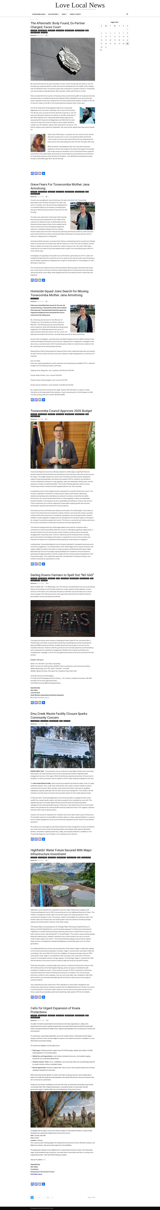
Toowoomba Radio (38, 14)
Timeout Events (75, 14)
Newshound (33, 35)
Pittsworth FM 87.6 (35, 32)
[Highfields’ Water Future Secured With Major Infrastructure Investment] (63, 885)
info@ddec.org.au (36, 1174)
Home (32, 19)
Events (57, 578)
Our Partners (53, 14)
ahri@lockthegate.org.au (40, 697)
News (64, 14)
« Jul (100, 50)
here (44, 1159)
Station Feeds (44, 32)
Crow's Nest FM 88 (42, 30)
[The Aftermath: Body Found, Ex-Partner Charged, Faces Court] (63, 59)
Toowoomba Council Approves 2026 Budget (61, 411)
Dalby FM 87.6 (51, 30)
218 (48, 1197)
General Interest (60, 30)
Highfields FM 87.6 (69, 30)
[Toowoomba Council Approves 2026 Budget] (63, 445)
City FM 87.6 (34, 30)
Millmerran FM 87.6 (79, 30)
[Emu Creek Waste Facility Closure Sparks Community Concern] (63, 747)
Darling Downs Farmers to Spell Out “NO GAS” (62, 575)
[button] (127, 14)
